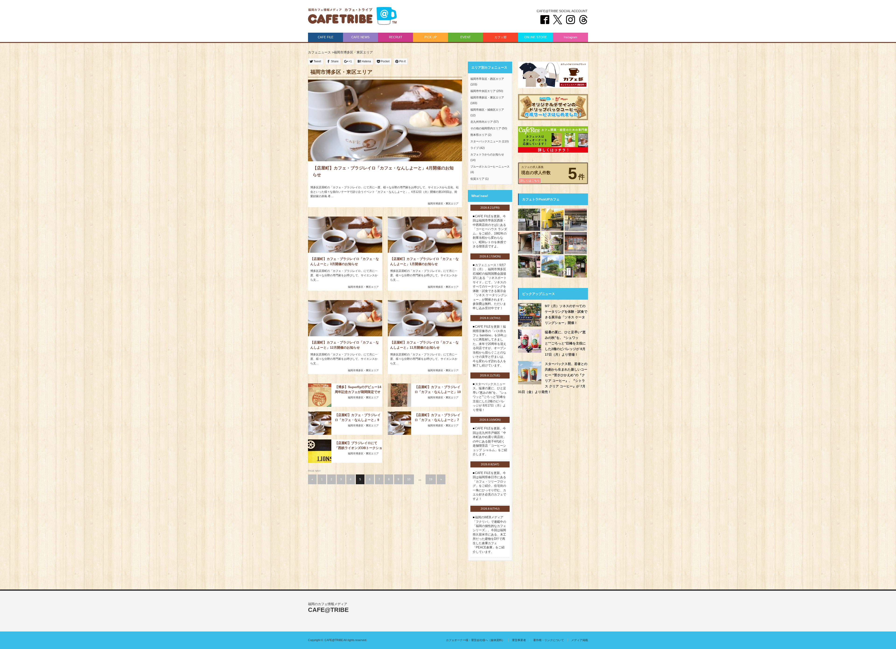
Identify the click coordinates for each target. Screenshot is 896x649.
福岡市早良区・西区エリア (487, 79)
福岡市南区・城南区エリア (487, 109)
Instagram (570, 37)
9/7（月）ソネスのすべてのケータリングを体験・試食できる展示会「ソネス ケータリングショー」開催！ (566, 314)
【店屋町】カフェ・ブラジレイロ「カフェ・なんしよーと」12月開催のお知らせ (344, 344)
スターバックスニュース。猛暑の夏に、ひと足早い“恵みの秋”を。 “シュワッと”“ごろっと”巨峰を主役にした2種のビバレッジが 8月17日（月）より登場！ (490, 397)
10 (408, 479)
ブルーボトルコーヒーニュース (490, 166)
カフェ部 (500, 37)
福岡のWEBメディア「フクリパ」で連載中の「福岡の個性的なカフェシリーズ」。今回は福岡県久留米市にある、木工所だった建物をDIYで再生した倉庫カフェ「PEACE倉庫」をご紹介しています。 (489, 535)
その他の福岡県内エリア (485, 128)
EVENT (465, 37)
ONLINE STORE (535, 37)
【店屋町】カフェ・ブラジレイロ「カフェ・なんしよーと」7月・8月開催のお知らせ (437, 417)
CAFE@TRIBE (352, 16)
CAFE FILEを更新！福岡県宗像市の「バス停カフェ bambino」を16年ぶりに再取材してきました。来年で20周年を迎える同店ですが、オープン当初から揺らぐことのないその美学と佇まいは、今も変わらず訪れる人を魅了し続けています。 (490, 346)
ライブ (474, 148)
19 (430, 479)
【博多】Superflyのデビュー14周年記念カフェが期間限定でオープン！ (358, 389)
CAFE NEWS (360, 37)
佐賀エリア (477, 178)
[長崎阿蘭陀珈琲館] (576, 266)
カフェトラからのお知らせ (487, 154)
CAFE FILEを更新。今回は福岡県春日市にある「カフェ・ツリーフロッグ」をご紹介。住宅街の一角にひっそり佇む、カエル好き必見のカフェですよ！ (489, 486)
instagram (570, 19)
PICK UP (430, 37)
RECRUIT (395, 37)
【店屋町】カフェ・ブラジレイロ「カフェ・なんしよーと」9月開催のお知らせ (358, 417)
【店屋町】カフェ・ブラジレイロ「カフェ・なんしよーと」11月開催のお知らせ (424, 344)
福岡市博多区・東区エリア (443, 203)
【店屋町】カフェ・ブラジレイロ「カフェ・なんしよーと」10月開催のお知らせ (438, 389)
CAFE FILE (325, 37)
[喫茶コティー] (552, 243)
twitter (557, 19)
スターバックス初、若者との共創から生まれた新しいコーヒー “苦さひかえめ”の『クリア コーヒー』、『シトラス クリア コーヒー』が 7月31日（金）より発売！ (552, 378)
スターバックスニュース (485, 141)
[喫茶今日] (576, 220)
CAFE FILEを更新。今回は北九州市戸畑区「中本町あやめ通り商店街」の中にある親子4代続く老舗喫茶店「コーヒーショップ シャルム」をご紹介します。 (490, 441)
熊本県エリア (478, 135)
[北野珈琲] (576, 243)
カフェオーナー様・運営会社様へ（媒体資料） (475, 640)
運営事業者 (519, 640)
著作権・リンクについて (548, 640)
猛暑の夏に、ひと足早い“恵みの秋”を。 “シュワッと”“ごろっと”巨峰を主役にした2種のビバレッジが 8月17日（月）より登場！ (565, 343)
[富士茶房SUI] (529, 220)
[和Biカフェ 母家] (529, 266)
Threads (583, 19)
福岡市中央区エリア (483, 91)
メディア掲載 (579, 640)
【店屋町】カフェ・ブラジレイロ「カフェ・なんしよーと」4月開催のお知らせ (383, 171)
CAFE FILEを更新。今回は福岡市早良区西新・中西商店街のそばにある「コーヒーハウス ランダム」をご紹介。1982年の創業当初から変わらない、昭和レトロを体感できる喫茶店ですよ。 (490, 231)
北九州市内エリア (481, 121)
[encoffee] (529, 243)
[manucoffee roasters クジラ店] (552, 220)
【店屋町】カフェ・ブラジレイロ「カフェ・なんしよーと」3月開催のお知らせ (344, 261)
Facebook (545, 19)
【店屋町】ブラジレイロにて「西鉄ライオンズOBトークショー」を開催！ (358, 445)
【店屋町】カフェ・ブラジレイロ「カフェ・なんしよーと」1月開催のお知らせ (424, 261)
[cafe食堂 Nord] (552, 266)
